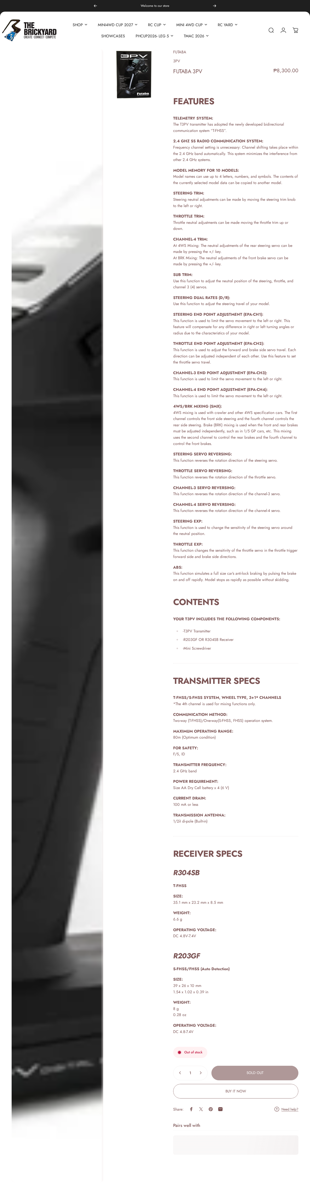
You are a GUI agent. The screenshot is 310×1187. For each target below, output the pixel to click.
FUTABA (179, 52)
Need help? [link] (289, 1109)
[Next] (214, 6)
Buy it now (235, 1091)
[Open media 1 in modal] (57, 615)
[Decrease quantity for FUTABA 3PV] (179, 1073)
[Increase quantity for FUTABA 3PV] (201, 1073)
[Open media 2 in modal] (133, 74)
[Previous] (95, 6)
